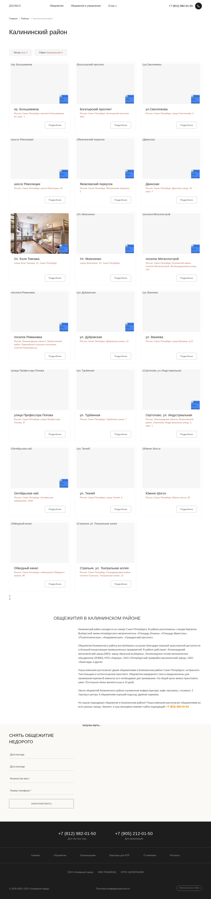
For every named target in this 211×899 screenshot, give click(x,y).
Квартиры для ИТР (119, 855)
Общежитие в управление (86, 5)
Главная (35, 855)
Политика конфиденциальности (113, 888)
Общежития (56, 5)
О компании (149, 855)
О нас (111, 5)
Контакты (175, 855)
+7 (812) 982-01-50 (177, 706)
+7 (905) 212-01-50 (134, 833)
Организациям (87, 855)
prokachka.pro (189, 888)
